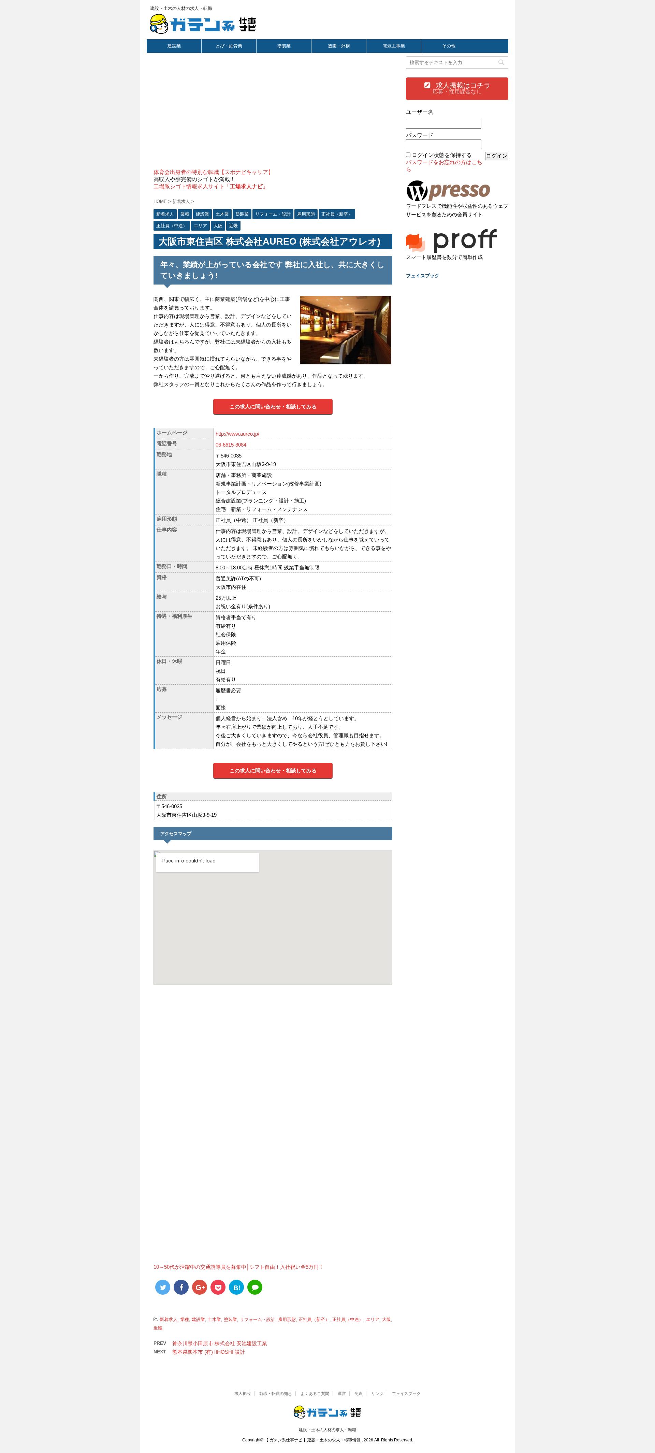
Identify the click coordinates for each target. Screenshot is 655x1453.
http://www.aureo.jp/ (237, 434)
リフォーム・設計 (257, 1319)
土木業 (214, 1319)
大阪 (386, 1319)
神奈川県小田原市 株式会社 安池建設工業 (219, 1343)
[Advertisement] (273, 114)
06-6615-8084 (231, 445)
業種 (184, 1319)
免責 (358, 1393)
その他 (448, 45)
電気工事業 (394, 45)
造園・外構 (339, 45)
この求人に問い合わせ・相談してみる (273, 406)
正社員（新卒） (314, 1319)
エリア (372, 1319)
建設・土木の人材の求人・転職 (327, 1429)
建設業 (174, 45)
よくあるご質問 (315, 1393)
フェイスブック (406, 1393)
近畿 (158, 1328)
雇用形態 (287, 1319)
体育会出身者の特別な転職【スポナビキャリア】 (214, 172)
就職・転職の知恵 (275, 1393)
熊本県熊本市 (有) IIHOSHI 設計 (208, 1352)
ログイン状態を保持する (442, 155)
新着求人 (168, 1319)
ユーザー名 (419, 112)
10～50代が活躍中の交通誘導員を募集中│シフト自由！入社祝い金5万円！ (239, 1267)
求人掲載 (242, 1393)
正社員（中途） (347, 1319)
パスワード (419, 135)
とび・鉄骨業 (229, 45)
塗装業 (284, 45)
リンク (377, 1393)
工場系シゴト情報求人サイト (211, 186)
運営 (342, 1393)
